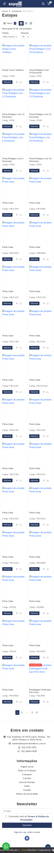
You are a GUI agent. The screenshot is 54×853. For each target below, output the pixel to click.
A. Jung (22, 850)
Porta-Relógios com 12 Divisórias (13, 115)
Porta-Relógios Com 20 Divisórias (39, 71)
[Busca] (43, 3)
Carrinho (27, 778)
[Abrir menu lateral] (4, 3)
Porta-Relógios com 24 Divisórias (40, 159)
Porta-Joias (7, 203)
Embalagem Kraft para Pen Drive (40, 690)
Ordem (5, 33)
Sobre (27, 786)
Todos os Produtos (27, 770)
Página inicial (27, 766)
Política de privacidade (27, 794)
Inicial (5, 11)
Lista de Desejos (27, 782)
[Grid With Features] (26, 23)
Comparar (27, 774)
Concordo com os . (28, 818)
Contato (27, 790)
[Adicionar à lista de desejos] (17, 82)
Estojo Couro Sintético (13, 70)
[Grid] (21, 23)
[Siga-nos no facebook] (27, 838)
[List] (30, 23)
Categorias (17, 11)
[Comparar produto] (20, 82)
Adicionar (7, 82)
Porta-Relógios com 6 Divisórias (12, 159)
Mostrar (25, 33)
